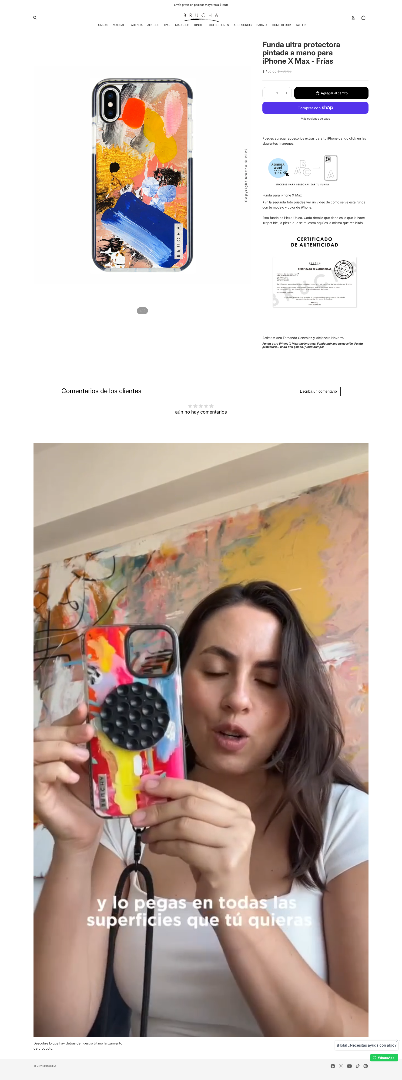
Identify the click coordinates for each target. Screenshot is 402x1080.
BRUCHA (50, 1066)
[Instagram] (341, 1066)
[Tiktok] (357, 1066)
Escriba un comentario (318, 391)
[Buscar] (35, 18)
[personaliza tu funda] (314, 170)
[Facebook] (333, 1066)
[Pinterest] (365, 1066)
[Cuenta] (353, 18)
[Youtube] (349, 1066)
